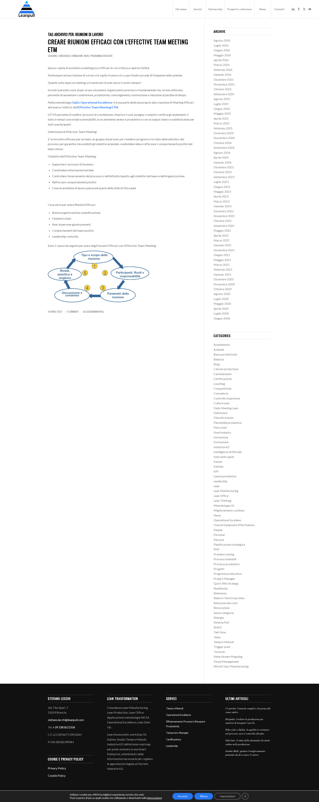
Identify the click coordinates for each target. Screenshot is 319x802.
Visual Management (226, 661)
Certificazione (223, 378)
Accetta (182, 796)
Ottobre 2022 (222, 220)
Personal (219, 534)
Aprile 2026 (221, 60)
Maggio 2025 (222, 113)
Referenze (220, 593)
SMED (218, 627)
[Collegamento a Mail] (310, 9)
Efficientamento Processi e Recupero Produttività (185, 724)
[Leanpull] (26, 9)
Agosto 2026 (222, 40)
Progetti (219, 569)
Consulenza (64, 56)
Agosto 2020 (222, 294)
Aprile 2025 (221, 118)
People (218, 530)
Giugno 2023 (222, 186)
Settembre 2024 (224, 147)
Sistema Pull (221, 622)
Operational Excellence (178, 714)
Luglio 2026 (221, 45)
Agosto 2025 (222, 99)
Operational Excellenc (227, 520)
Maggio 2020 (222, 303)
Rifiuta (203, 796)
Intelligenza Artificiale (228, 452)
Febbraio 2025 (223, 128)
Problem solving (224, 554)
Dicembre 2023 (224, 167)
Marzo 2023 (221, 201)
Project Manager (224, 578)
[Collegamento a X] (304, 9)
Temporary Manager (177, 732)
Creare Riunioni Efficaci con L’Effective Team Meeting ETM (118, 45)
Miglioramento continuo (229, 510)
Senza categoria (224, 612)
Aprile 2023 (221, 196)
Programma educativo (101, 56)
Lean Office (221, 495)
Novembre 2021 (224, 250)
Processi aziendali (225, 559)
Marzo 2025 (221, 123)
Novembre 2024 (224, 138)
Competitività (222, 388)
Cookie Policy (57, 775)
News (86, 56)
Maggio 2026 (222, 55)
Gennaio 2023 (222, 206)
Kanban (218, 466)
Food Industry (222, 432)
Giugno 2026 (222, 50)
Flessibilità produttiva (227, 422)
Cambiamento (223, 374)
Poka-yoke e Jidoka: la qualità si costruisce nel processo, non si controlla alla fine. (247, 731)
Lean (216, 486)
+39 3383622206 (64, 727)
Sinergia (219, 617)
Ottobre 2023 (222, 172)
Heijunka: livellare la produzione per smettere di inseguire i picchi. (244, 720)
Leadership (220, 481)
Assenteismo (222, 344)
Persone (219, 539)
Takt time (220, 632)
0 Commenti (73, 311)
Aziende (219, 349)
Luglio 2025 (221, 104)
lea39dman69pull (95, 311)
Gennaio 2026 (222, 74)
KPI (216, 471)
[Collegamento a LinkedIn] (293, 9)
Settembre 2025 (224, 94)
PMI (216, 549)
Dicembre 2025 (224, 79)
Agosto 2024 (222, 152)
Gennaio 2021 (222, 274)
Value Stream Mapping (228, 656)
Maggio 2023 (222, 191)
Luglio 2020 (221, 298)
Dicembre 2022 (224, 211)
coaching (52, 56)
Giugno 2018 (222, 318)
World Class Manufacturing (231, 666)
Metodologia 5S (224, 505)
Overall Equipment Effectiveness (234, 525)
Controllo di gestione (227, 398)
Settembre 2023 (224, 177)
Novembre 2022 (224, 216)
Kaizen (218, 461)
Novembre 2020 (224, 284)
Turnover (219, 651)
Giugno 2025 (222, 108)
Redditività (221, 588)
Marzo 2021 (221, 264)
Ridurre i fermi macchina (229, 598)
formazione (77, 56)
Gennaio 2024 (222, 162)
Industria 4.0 (221, 447)
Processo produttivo (227, 564)
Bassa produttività (225, 354)
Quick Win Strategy (226, 583)
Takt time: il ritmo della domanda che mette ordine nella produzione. (247, 742)
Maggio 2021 (222, 260)
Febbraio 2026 (223, 69)
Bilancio (219, 359)
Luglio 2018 (221, 313)
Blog (217, 364)
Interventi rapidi (224, 456)
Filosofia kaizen (224, 417)
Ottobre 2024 (222, 143)
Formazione (221, 442)
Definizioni (220, 413)
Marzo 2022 (221, 240)
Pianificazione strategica (229, 544)
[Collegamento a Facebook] (298, 9)
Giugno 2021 (222, 255)
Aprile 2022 (221, 235)
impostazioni (154, 797)
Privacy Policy (57, 768)
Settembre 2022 (224, 225)
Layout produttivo (225, 476)
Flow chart (220, 427)
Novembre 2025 (224, 84)
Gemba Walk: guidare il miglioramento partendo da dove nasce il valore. (245, 752)
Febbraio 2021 (223, 269)
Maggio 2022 (222, 230)
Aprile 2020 (221, 308)
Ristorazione (222, 607)
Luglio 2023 (221, 181)
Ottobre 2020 (222, 289)
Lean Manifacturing (226, 490)
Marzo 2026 (221, 64)
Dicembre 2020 (224, 279)
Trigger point (222, 646)
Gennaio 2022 (222, 245)
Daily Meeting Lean (226, 408)
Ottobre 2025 (222, 89)
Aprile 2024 (221, 157)
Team (217, 637)
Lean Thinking (222, 500)
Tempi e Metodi (224, 642)
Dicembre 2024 (224, 133)
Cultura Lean (221, 403)
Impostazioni (227, 796)
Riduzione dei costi (225, 603)
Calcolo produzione (226, 369)
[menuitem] (181, 9)
